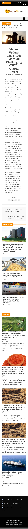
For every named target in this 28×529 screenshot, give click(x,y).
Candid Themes (18, 524)
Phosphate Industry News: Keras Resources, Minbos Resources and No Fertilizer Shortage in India (13, 441)
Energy (11, 74)
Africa (8, 74)
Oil (6, 76)
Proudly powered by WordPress (14, 522)
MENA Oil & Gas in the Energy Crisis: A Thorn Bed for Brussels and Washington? (13, 474)
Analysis (6, 314)
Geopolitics (16, 74)
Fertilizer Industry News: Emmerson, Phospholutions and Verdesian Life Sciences (12, 275)
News (20, 74)
